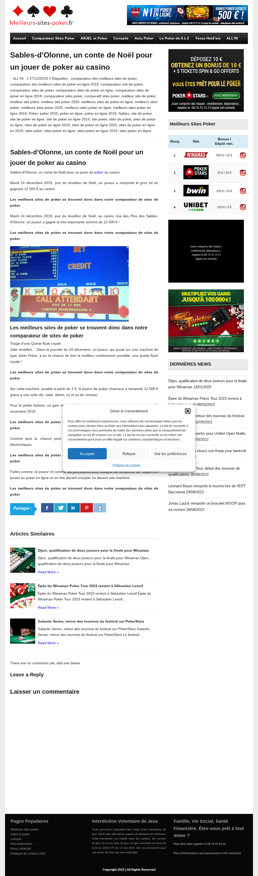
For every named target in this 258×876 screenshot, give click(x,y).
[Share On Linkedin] (73, 507)
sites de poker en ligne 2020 (94, 125)
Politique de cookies (126, 465)
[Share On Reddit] (99, 507)
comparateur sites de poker (32, 90)
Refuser (129, 453)
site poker (99, 119)
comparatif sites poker (101, 96)
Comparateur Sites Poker (53, 38)
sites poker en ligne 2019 (97, 131)
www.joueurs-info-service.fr (222, 853)
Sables (123, 113)
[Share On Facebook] (47, 507)
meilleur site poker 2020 (60, 102)
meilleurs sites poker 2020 (42, 108)
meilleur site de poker (138, 96)
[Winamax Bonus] (187, 24)
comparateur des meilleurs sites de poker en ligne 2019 (54, 84)
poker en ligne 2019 (100, 113)
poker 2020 (49, 113)
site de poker (141, 113)
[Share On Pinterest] (86, 507)
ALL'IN (18, 78)
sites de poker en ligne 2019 (47, 125)
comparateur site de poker (122, 84)
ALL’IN (232, 38)
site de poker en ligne (27, 119)
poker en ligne (71, 113)
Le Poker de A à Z (174, 38)
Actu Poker (144, 38)
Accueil (19, 38)
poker (98, 172)
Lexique (16, 839)
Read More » (48, 572)
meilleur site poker (24, 102)
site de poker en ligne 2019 (68, 119)
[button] (187, 411)
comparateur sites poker (63, 96)
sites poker (33, 131)
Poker (33, 113)
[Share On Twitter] (60, 507)
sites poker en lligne (135, 131)
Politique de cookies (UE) (28, 853)
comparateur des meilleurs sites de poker (104, 78)
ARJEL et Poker (94, 38)
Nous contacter (21, 848)
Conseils (120, 38)
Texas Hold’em (207, 38)
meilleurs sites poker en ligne (88, 108)
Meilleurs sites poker (25, 829)
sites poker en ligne (59, 131)
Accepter (87, 453)
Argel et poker (20, 834)
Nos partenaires (22, 844)
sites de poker (120, 119)
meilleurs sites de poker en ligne (107, 102)
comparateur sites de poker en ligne (84, 90)
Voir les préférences (170, 453)
